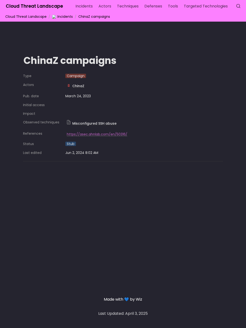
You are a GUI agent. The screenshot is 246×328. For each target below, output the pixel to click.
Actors (104, 6)
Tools (173, 6)
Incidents (84, 6)
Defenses (153, 6)
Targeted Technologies (206, 6)
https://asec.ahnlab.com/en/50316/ (97, 134)
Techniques (128, 6)
